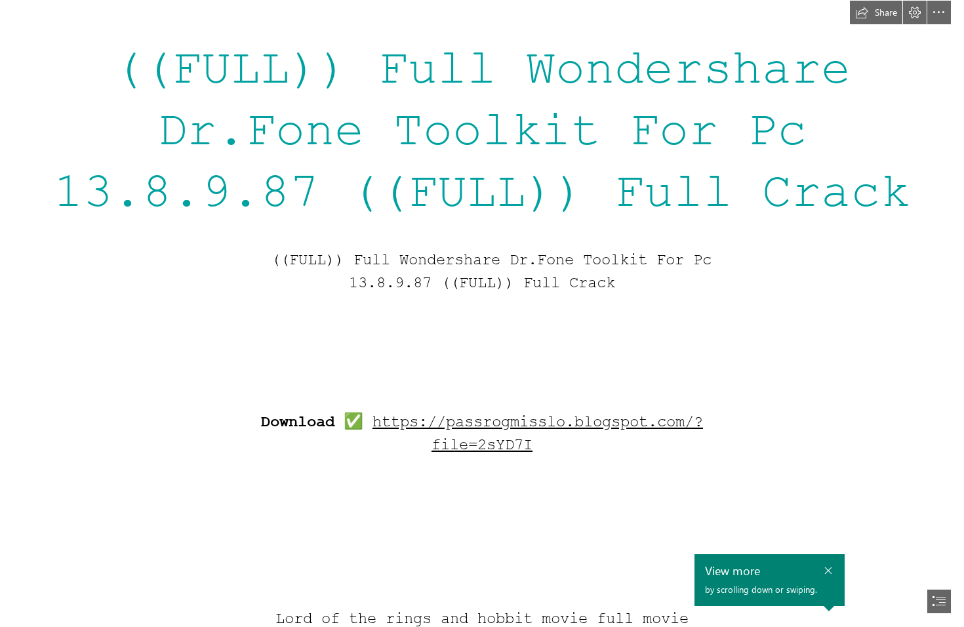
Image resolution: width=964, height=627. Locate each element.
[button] (876, 12)
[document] (482, 313)
